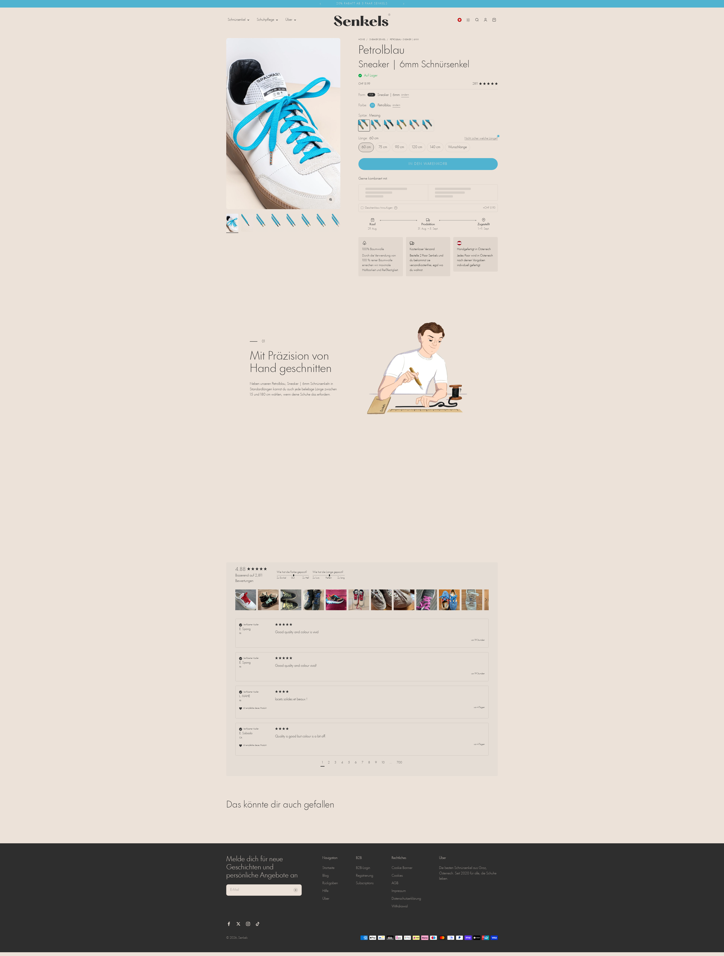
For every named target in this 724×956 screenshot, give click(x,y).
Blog (325, 876)
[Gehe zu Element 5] (293, 223)
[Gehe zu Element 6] (308, 223)
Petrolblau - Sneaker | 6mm (404, 39)
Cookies (397, 876)
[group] (255, 569)
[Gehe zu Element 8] (338, 223)
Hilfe (325, 891)
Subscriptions (365, 883)
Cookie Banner (402, 868)
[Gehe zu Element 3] (262, 223)
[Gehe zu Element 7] (323, 223)
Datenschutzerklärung (406, 899)
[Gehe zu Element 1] (232, 223)
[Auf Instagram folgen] (248, 923)
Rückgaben (330, 883)
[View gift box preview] (395, 207)
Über (288, 20)
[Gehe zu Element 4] (278, 223)
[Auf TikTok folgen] (257, 923)
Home (361, 39)
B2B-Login (363, 868)
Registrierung (364, 876)
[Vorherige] (320, 4)
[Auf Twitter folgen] (238, 923)
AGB (395, 883)
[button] (245, 599)
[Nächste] (403, 4)
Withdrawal (400, 906)
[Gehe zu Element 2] (247, 223)
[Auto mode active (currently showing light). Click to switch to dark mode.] (468, 20)
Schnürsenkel (236, 20)
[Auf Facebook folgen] (228, 923)
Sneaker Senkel (377, 39)
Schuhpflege (265, 20)
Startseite (328, 868)
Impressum (399, 891)
